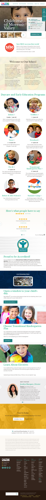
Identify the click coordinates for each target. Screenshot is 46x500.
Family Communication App (34, 470)
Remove (23, 6)
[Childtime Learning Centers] (6, 460)
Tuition (32, 472)
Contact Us (41, 476)
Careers (40, 464)
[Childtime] (4, 3)
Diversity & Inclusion (40, 462)
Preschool (25, 468)
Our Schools (30, 3)
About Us (37, 3)
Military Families (32, 476)
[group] (4, 35)
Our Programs (22, 3)
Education (15, 3)
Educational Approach (19, 462)
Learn (7, 340)
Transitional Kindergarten (34, 168)
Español (5, 465)
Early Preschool (25, 467)
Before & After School (26, 477)
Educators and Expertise (18, 465)
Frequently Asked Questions (40, 474)
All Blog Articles (40, 481)
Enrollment (33, 473)
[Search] (16, 494)
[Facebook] (3, 468)
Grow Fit (25, 487)
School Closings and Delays (33, 478)
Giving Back (41, 470)
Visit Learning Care (23, 495)
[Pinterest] (7, 468)
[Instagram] (5, 468)
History (40, 471)
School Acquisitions (41, 466)
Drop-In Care (26, 478)
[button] (21, 234)
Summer (34, 196)
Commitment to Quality (19, 468)
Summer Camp (25, 484)
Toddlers (25, 463)
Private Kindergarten (26, 474)
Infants (25, 461)
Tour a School (32, 465)
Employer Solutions (40, 469)
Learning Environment (19, 470)
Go (19, 6)
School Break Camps (25, 481)
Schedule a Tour (13, 0)
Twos (25, 464)
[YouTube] (10, 468)
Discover (10, 302)
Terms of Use (38, 495)
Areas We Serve (36, 496)
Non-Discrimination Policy (26, 496)
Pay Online (5, 463)
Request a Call (40, 23)
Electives (25, 485)
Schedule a (35, 34)
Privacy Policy (31, 495)
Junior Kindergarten (26, 472)
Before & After (11, 196)
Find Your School (33, 462)
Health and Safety (33, 467)
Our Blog (42, 3)
